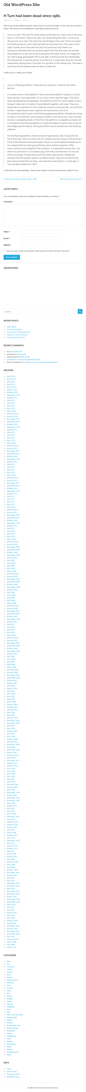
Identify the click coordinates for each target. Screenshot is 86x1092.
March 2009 (11, 571)
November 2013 (13, 421)
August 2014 (12, 397)
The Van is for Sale (14, 329)
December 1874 (13, 872)
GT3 (8, 993)
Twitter (9, 1049)
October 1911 (12, 848)
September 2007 (13, 619)
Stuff (9, 1038)
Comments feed (13, 1074)
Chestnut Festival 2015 (16, 337)
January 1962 (12, 787)
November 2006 (13, 645)
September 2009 (13, 555)
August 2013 (12, 429)
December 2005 (13, 675)
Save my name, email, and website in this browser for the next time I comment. (38, 251)
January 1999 (12, 704)
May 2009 (11, 565)
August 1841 (12, 912)
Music (9, 1009)
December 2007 (13, 611)
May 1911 (11, 851)
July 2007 (10, 624)
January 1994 (12, 718)
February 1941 (12, 822)
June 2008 (11, 595)
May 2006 (11, 661)
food (8, 985)
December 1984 (13, 744)
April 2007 (11, 632)
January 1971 (12, 763)
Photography (12, 1017)
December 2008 (13, 579)
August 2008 (12, 589)
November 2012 (13, 453)
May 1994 (11, 715)
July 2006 (10, 656)
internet (10, 1004)
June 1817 (11, 936)
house (9, 1001)
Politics (9, 1020)
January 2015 (12, 389)
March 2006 (11, 667)
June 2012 (11, 467)
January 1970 (12, 766)
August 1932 (12, 827)
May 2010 (11, 533)
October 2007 (12, 616)
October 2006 (12, 648)
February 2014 (12, 413)
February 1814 (12, 939)
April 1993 (11, 728)
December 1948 (13, 800)
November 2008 (13, 581)
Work (9, 1054)
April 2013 (11, 440)
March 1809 (11, 942)
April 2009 (11, 568)
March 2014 (11, 411)
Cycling (9, 972)
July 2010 (10, 528)
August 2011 (12, 493)
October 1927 (12, 835)
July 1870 (10, 878)
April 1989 (11, 736)
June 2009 (11, 563)
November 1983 (13, 750)
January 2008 (12, 608)
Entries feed (11, 1071)
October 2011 (12, 488)
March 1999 (11, 702)
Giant (9, 990)
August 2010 (12, 525)
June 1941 (11, 819)
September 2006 (13, 651)
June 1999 (11, 694)
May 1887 (11, 859)
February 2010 (12, 541)
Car (8, 964)
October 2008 (12, 584)
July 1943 (10, 808)
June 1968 (11, 768)
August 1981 (12, 752)
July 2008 (10, 592)
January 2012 (12, 480)
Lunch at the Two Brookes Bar (18, 332)
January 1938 (12, 824)
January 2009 (12, 576)
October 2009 (12, 552)
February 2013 (12, 445)
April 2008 (11, 600)
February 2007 (12, 637)
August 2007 (12, 621)
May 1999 (11, 696)
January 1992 (12, 731)
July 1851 (10, 907)
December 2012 (13, 451)
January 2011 (12, 512)
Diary (9, 974)
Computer (11, 966)
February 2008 (12, 605)
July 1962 (10, 779)
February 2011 (12, 509)
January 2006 (12, 672)
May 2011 (11, 501)
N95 (8, 1012)
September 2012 (13, 459)
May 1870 (11, 880)
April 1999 (11, 699)
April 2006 (11, 664)
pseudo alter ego (13, 1025)
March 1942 (11, 814)
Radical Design (12, 1028)
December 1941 (13, 816)
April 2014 (11, 408)
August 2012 (12, 461)
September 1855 (13, 899)
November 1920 (13, 840)
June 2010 (11, 531)
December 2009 (13, 547)
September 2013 (13, 427)
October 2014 (12, 392)
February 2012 (12, 477)
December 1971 (13, 760)
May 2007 (11, 629)
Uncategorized (12, 1052)
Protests (10, 1022)
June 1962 (11, 782)
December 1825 (13, 931)
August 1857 (12, 896)
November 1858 (13, 894)
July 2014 (10, 400)
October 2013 (12, 424)
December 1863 (13, 886)
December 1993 (13, 720)
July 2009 (10, 560)
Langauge (10, 1006)
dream (25, 20)
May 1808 (11, 944)
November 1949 (13, 798)
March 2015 (11, 387)
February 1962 (12, 784)
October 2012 (12, 456)
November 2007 (13, 613)
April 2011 (11, 504)
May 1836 (11, 918)
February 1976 (12, 755)
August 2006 (12, 653)
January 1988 (12, 739)
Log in (9, 1069)
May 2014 (11, 405)
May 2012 (11, 469)
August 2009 (12, 557)
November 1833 (13, 926)
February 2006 (12, 669)
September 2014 (13, 395)
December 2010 (13, 515)
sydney (9, 1041)
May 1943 (11, 811)
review (9, 1033)
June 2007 (11, 627)
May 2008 (11, 597)
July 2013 (10, 432)
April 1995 (11, 712)
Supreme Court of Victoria (17, 334)
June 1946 (11, 803)
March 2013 (11, 443)
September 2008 (13, 587)
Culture (10, 969)
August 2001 (12, 683)
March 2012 (11, 475)
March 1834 (11, 923)
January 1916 (12, 846)
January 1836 (12, 920)
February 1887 (12, 862)
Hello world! (11, 326)
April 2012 (11, 472)
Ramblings (11, 1030)
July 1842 (10, 910)
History (9, 996)
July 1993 (10, 726)
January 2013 (12, 448)
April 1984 (11, 747)
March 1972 (11, 758)
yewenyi (17, 20)
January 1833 (12, 928)
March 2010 (11, 539)
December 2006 (13, 643)
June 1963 (11, 776)
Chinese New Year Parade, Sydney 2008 (21, 179)
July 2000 (10, 686)
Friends (10, 988)
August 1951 (12, 795)
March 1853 (11, 904)
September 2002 (13, 677)
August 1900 (12, 856)
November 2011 (13, 485)
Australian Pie (16, 351)
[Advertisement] (43, 288)
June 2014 (11, 403)
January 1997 (12, 710)
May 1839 (11, 915)
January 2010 (12, 544)
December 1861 (13, 891)
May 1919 (11, 843)
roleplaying (11, 1036)
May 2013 (11, 437)
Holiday (10, 998)
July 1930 (10, 830)
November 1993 (13, 723)
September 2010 (13, 523)
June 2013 (11, 435)
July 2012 (10, 464)
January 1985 (12, 742)
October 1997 (12, 707)
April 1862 (11, 888)
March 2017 (11, 379)
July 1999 (10, 691)
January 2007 (12, 640)
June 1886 (11, 864)
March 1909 (11, 854)
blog (8, 961)
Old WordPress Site (22, 4)
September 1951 (13, 792)
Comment (8, 201)
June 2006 (11, 659)
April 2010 (11, 536)
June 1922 (11, 838)
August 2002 (12, 680)
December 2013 (13, 419)
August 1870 (12, 875)
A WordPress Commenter (17, 359)
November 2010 (13, 517)
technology (11, 1044)
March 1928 (11, 832)
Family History (12, 980)
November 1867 (13, 883)
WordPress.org (13, 1077)
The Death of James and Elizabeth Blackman (40, 362)
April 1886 (11, 867)
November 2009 (13, 549)
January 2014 (12, 416)
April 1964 (11, 774)
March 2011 (11, 507)
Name (7, 231)
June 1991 (11, 734)
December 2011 (13, 483)
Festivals (10, 982)
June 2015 (11, 381)
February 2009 (12, 573)
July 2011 (10, 496)
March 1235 (11, 947)
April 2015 (11, 384)
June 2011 (11, 499)
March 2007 (11, 635)
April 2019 (11, 376)
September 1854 (13, 902)
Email (7, 238)
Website (7, 245)
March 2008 (11, 603)
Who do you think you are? (70, 179)
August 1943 (12, 806)
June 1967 (11, 771)
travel (9, 1046)
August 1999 (12, 688)
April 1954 (11, 790)
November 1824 (13, 934)
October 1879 (12, 870)
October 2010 (12, 520)
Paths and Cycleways (15, 1014)
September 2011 (13, 491)
